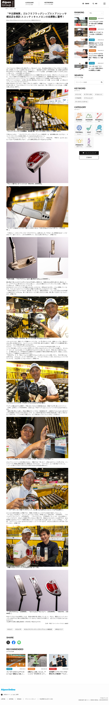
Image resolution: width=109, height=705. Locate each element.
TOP (6, 8)
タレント (99, 94)
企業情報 (3, 699)
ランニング (89, 98)
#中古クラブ (38, 20)
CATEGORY (29, 3)
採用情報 (11, 699)
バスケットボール (82, 101)
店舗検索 (87, 3)
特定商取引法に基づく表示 (46, 699)
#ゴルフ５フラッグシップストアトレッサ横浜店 (24, 20)
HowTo (79, 98)
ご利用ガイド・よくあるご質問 (10, 694)
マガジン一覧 (13, 8)
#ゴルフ (8, 20)
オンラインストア (90, 153)
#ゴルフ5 (12, 20)
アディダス (89, 94)
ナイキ (79, 94)
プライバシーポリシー (30, 699)
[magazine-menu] (104, 3)
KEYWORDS (48, 3)
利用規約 (19, 699)
